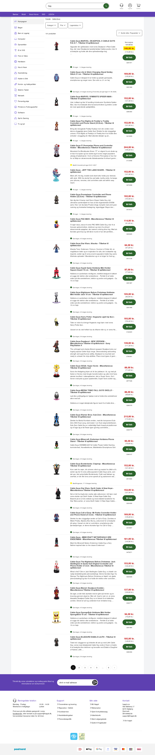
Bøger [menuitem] (20, 27)
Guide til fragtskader (99, 723)
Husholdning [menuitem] (22, 73)
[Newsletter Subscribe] (94, 682)
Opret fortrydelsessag (99, 711)
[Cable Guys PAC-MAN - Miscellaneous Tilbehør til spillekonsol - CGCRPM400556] (58, 224)
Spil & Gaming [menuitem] (23, 118)
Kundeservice (64, 711)
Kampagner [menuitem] (22, 21)
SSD (43, 14)
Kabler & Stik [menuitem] (23, 78)
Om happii (128, 720)
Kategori (50, 25)
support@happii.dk (44, 713)
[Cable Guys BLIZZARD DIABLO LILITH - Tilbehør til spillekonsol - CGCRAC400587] (58, 641)
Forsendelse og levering (68, 704)
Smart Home (33, 14)
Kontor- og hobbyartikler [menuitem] (27, 84)
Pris (61, 25)
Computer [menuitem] (21, 39)
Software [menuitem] (21, 112)
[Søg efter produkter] (106, 5)
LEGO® (51, 14)
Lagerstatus (74, 25)
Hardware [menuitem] (21, 61)
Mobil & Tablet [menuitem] (23, 90)
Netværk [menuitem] (21, 95)
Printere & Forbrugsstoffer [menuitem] (28, 107)
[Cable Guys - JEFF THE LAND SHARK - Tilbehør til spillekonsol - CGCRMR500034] (58, 175)
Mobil (24, 14)
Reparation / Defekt (66, 708)
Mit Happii (95, 704)
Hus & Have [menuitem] (22, 67)
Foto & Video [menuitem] (23, 56)
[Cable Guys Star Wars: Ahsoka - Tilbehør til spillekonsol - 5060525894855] (58, 248)
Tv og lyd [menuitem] (21, 124)
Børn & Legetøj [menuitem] (23, 33)
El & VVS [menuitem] (21, 50)
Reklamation (96, 708)
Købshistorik (96, 715)
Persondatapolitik (65, 719)
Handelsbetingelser (66, 715)
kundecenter (17, 713)
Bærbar (15, 14)
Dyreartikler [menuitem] (22, 44)
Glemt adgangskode (98, 719)
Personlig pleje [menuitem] (23, 101)
